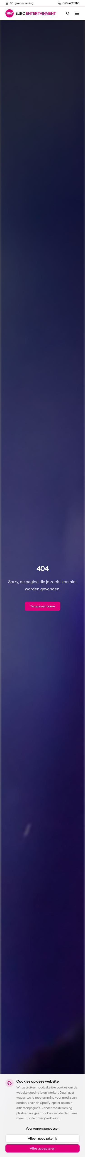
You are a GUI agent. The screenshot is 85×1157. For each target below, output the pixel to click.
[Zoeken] (67, 13)
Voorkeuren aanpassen (42, 1128)
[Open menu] (77, 13)
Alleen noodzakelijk (42, 1138)
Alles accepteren (42, 1148)
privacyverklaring (47, 1118)
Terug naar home (42, 606)
